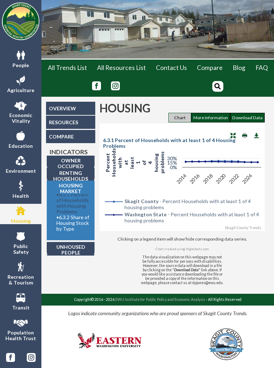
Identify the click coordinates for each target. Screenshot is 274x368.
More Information (210, 117)
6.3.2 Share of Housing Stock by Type (72, 223)
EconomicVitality (20, 118)
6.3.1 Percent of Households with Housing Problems (72, 203)
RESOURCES (63, 122)
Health (20, 196)
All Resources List (121, 67)
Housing (21, 221)
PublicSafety (21, 249)
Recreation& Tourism (20, 280)
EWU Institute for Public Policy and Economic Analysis (160, 299)
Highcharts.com (197, 249)
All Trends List (67, 67)
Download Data (247, 117)
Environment (21, 171)
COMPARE (61, 136)
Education (21, 146)
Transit (21, 307)
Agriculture (20, 90)
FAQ (261, 67)
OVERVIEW (62, 108)
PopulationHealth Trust (20, 335)
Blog (239, 67)
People (20, 65)
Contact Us (171, 67)
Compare (210, 67)
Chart (180, 117)
